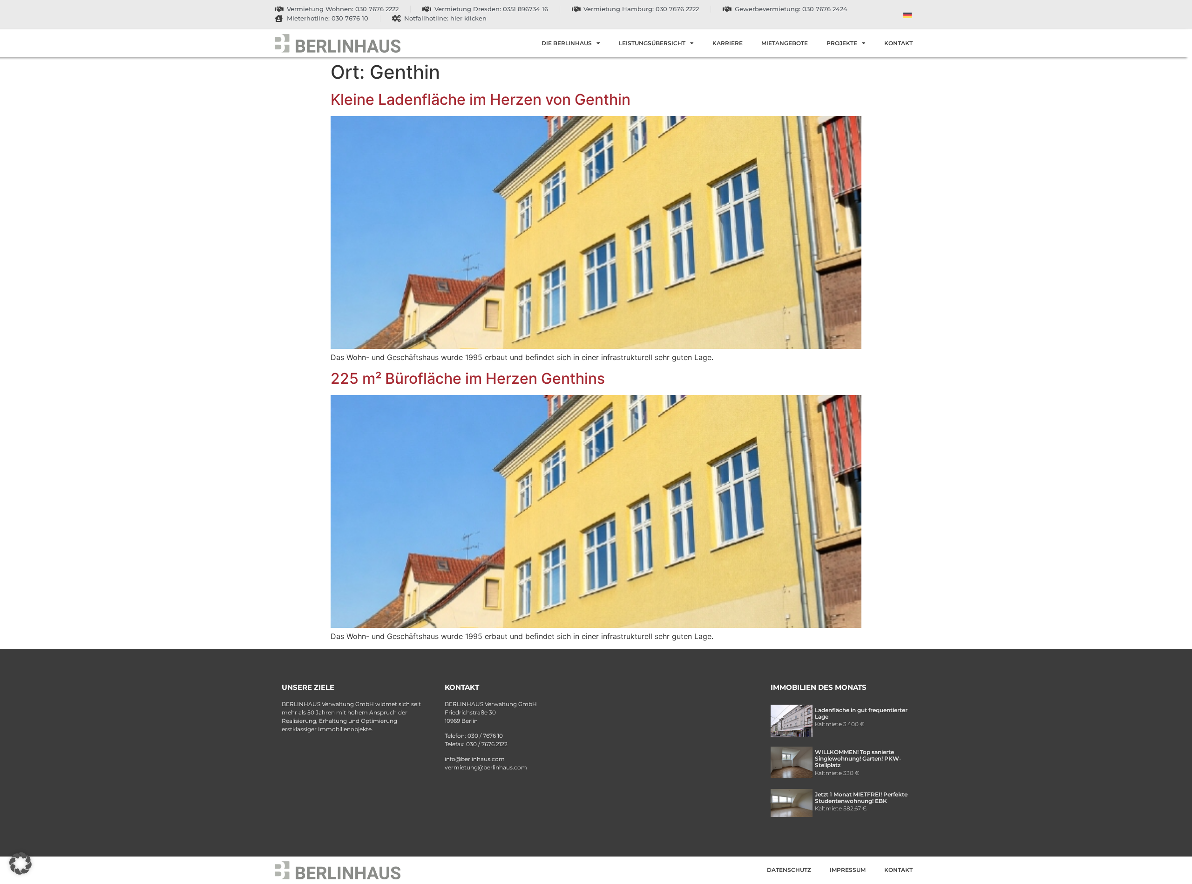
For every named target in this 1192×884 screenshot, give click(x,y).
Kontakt (898, 43)
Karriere (727, 43)
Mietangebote (784, 43)
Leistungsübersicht (652, 43)
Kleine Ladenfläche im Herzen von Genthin (480, 99)
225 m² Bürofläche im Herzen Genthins (468, 378)
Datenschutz (789, 869)
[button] (20, 863)
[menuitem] (907, 14)
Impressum (848, 869)
